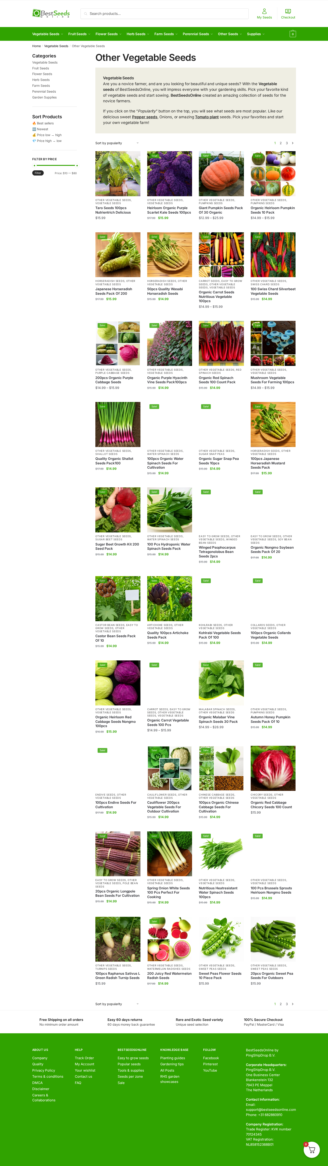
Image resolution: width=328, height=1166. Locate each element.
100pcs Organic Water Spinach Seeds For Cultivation (165, 463)
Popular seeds (129, 1064)
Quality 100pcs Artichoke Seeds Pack (167, 635)
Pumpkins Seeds (211, 203)
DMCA (37, 1083)
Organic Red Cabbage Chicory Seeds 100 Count (271, 804)
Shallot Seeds (106, 454)
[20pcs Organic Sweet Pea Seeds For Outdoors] (273, 939)
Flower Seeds (42, 74)
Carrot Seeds (209, 281)
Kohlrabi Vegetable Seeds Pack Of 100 (220, 635)
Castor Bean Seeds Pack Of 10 (115, 638)
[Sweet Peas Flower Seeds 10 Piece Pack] (221, 939)
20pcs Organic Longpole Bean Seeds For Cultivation (117, 893)
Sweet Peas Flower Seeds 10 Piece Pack (220, 975)
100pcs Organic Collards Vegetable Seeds (271, 635)
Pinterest (210, 1064)
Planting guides (172, 1058)
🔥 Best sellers (43, 123)
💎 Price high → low (47, 141)
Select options (221, 227)
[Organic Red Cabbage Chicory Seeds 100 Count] (273, 768)
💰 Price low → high (47, 135)
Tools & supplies (131, 1070)
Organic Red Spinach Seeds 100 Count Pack (217, 380)
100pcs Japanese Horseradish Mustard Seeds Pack (268, 463)
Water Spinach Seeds (163, 454)
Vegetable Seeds (56, 46)
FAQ (78, 1083)
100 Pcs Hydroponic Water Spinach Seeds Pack (168, 546)
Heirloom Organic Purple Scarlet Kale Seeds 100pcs (169, 210)
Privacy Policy (43, 1070)
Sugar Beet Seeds (108, 539)
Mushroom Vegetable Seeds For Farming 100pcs (272, 380)
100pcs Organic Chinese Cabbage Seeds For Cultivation (219, 806)
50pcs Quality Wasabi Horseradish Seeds (165, 291)
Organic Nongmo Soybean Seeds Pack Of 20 (272, 549)
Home (36, 46)
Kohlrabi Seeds (210, 625)
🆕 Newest (40, 129)
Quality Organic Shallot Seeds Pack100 (114, 460)
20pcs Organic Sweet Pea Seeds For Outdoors (272, 975)
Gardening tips (172, 1064)
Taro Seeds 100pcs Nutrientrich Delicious (113, 210)
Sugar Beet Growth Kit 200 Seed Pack (117, 546)
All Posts (167, 1070)
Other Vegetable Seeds (113, 200)
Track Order (84, 1058)
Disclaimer (40, 1089)
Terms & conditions (47, 1076)
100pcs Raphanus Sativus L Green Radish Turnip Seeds (117, 975)
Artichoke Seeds (160, 625)
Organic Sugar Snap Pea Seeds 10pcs (219, 460)
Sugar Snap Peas (212, 454)
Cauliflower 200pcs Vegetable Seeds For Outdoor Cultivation (164, 806)
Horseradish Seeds (109, 281)
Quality (37, 1064)
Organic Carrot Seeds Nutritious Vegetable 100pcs (216, 296)
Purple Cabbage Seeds (112, 372)
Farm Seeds (41, 85)
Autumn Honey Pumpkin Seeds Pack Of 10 (270, 719)
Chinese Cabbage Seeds (216, 794)
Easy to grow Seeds (214, 536)
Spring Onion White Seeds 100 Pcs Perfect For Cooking (168, 892)
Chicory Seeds (262, 794)
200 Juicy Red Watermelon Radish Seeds (169, 975)
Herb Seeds (41, 80)
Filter (38, 173)
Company (39, 1058)
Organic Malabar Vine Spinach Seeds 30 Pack (218, 719)
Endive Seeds (105, 794)
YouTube (210, 1070)
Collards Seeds (263, 625)
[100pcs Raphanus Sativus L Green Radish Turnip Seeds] (117, 939)
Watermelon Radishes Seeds (168, 968)
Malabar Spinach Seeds (217, 709)
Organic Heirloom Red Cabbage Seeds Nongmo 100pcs (115, 721)
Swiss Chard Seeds (265, 284)
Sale (121, 1083)
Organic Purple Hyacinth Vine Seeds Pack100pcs (167, 380)
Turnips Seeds (106, 968)
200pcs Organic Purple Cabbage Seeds (114, 380)
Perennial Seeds (44, 91)
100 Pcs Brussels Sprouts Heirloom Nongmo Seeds (271, 890)
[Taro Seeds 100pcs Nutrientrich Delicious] (117, 173)
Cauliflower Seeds (162, 794)
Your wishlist (85, 1070)
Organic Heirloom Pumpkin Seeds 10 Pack (273, 210)
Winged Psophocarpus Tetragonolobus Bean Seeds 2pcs (217, 551)
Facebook (211, 1058)
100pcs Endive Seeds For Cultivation (115, 804)
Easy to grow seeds (133, 1058)
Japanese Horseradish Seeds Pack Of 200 (113, 291)
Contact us (83, 1076)
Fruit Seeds (40, 68)
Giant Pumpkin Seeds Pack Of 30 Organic (221, 210)
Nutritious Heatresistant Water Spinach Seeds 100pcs (218, 892)
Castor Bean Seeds (109, 625)
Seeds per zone (130, 1076)
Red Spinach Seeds (220, 371)
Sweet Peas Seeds (212, 968)
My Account (84, 1064)
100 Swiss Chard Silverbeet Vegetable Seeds (273, 291)
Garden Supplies (44, 97)
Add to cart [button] (118, 227)
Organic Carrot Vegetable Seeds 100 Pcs (168, 722)
